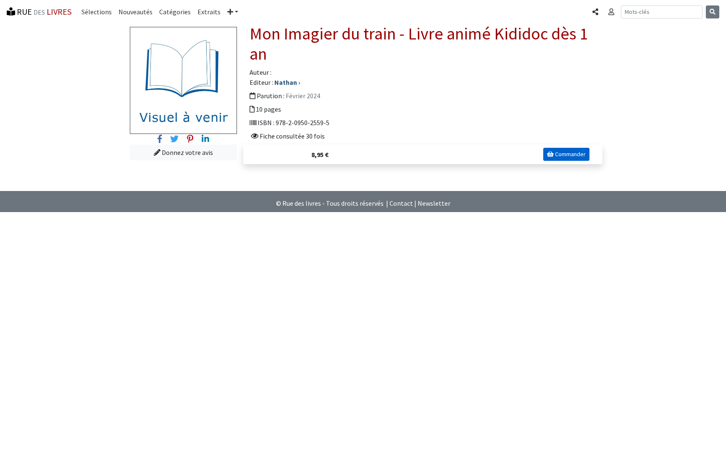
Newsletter (434, 203)
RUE (43, 11)
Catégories (175, 12)
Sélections (97, 12)
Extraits (209, 12)
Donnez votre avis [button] (186, 152)
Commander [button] (570, 154)
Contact (401, 203)
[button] (233, 11)
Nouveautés (135, 12)
